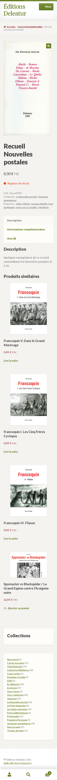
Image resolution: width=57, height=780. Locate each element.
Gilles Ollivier (23, 203)
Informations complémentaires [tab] (26, 229)
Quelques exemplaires (30, 27)
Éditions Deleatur (15, 10)
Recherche (28, 774)
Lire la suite (11, 360)
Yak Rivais (43, 207)
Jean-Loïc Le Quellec (26, 207)
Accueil (11, 27)
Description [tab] (14, 220)
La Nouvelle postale (26, 196)
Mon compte (9, 774)
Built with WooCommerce (18, 763)
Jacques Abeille (39, 203)
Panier (44, 772)
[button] (48, 45)
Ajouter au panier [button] (18, 608)
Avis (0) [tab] (11, 238)
